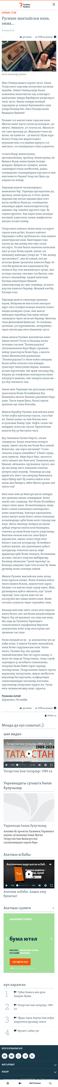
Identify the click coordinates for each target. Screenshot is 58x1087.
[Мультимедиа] (19, 1083)
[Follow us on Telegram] (25, 1056)
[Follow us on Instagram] (18, 1056)
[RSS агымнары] (32, 1056)
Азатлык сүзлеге (17, 908)
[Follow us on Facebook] (4, 1056)
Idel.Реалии (35, 1083)
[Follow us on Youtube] (11, 1056)
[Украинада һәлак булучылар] (29, 807)
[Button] (25, 37)
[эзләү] (50, 1083)
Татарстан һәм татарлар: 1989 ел (27, 744)
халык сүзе (9, 13)
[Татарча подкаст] (7, 1083)
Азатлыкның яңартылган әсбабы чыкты (31, 864)
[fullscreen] (51, 765)
